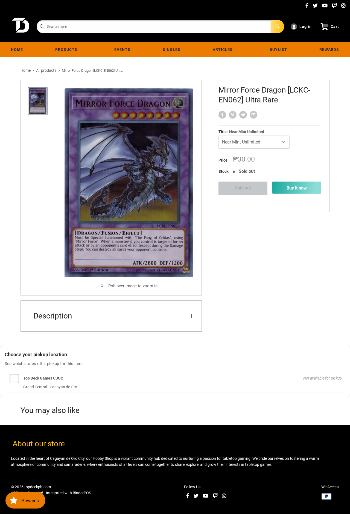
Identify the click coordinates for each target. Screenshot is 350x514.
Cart (335, 26)
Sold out (243, 188)
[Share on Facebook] (222, 115)
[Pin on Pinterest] (233, 115)
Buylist (278, 49)
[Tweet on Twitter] (243, 115)
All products (46, 70)
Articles (224, 49)
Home (17, 49)
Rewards (329, 49)
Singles (171, 49)
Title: (241, 132)
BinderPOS (82, 493)
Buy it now (297, 188)
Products (67, 49)
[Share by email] (253, 115)
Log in (305, 26)
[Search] (277, 26)
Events (122, 49)
